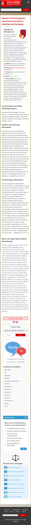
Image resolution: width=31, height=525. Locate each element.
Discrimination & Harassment (11, 258)
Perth (6, 406)
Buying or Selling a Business (10, 245)
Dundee (6, 384)
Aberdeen (7, 370)
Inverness (7, 398)
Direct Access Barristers (16, 266)
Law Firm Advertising (14, 480)
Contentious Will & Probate (20, 269)
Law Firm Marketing (14, 467)
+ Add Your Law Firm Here (15, 318)
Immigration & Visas (8, 305)
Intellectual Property (21, 305)
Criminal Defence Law (8, 301)
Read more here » (20, 176)
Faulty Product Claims (17, 294)
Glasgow (7, 395)
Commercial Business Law (17, 298)
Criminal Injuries (14, 292)
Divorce (23, 303)
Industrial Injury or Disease (10, 296)
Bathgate (7, 375)
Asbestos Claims (16, 286)
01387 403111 (14, 76)
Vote (23, 449)
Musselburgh (8, 401)
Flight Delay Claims (12, 254)
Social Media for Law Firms (16, 492)
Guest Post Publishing (15, 496)
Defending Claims (17, 247)
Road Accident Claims (15, 288)
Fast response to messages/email (12, 435)
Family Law (17, 303)
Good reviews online (13, 441)
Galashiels (7, 392)
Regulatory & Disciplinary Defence (16, 256)
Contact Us (7, 509)
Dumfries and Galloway (11, 381)
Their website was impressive (16, 428)
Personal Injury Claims (17, 283)
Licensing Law (11, 277)
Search (26, 9)
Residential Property (22, 307)
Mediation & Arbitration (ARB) (11, 271)
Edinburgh (7, 389)
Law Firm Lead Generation (16, 475)
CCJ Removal (12, 264)
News (11, 511)
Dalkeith (7, 378)
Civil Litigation (17, 309)
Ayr (5, 373)
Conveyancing (6, 286)
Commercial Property (8, 307)
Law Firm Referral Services (16, 484)
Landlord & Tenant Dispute (10, 249)
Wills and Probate (7, 309)
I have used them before (14, 438)
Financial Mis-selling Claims (15, 275)
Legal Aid (19, 262)
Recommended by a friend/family (13, 444)
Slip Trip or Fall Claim (16, 290)
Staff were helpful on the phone (17, 431)
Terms (24, 511)
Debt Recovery (21, 277)
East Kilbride (8, 387)
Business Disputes (17, 281)
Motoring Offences (22, 301)
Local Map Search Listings (16, 488)
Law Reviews (16, 509)
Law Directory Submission (16, 471)
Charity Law (12, 262)
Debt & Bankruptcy (7, 303)
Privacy (18, 511)
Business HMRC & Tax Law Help (11, 279)
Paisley (6, 403)
